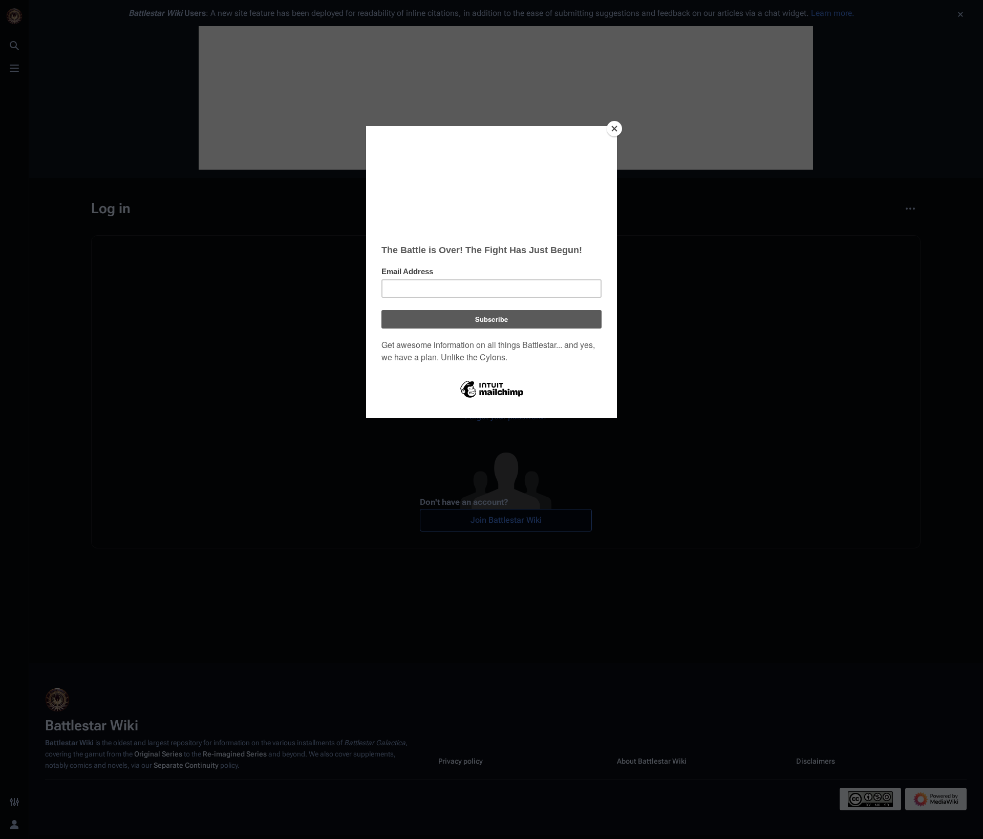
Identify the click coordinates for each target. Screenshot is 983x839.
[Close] (614, 128)
